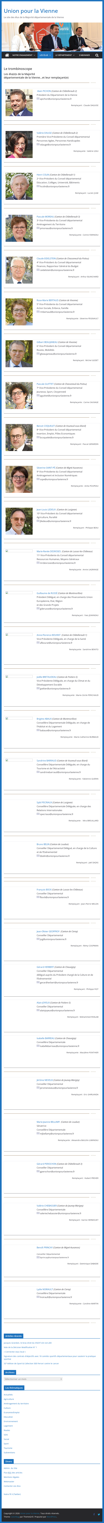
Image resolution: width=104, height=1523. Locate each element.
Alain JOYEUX (43, 1002)
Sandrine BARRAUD (46, 760)
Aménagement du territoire (16, 1403)
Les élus (44, 55)
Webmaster (9, 1481)
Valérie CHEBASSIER (47, 1205)
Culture (7, 1408)
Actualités (8, 1394)
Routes (7, 1430)
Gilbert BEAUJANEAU (47, 342)
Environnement (11, 1421)
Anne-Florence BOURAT (49, 635)
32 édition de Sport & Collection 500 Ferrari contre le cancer (31, 1363)
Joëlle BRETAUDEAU (47, 676)
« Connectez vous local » (15, 1351)
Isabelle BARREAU (46, 1038)
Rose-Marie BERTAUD (47, 300)
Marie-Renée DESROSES (49, 551)
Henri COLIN (43, 174)
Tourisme (8, 1448)
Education (8, 1417)
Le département (63, 55)
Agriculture (9, 1399)
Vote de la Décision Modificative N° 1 (20, 1347)
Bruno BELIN (43, 844)
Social (6, 1439)
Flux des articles (13, 1472)
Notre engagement (22, 55)
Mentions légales (11, 1477)
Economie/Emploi (12, 1412)
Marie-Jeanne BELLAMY (48, 1121)
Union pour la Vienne (31, 10)
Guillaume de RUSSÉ (47, 593)
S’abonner (84, 55)
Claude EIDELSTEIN (46, 258)
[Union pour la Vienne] (52, 24)
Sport (6, 1443)
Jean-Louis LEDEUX (46, 509)
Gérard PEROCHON (46, 1163)
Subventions (9, 1452)
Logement (8, 1426)
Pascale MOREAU (45, 216)
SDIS (6, 1434)
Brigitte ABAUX (44, 718)
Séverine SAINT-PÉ (46, 467)
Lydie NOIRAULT (45, 1289)
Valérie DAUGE (44, 132)
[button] (33, 55)
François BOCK (44, 889)
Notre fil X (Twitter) (12, 1494)
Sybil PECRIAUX (44, 802)
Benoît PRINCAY (45, 1247)
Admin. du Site (10, 1468)
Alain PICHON (44, 91)
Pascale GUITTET (45, 383)
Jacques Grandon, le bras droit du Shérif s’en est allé (28, 1343)
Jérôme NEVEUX (45, 1080)
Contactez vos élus (12, 1486)
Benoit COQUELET (46, 425)
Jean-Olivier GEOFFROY (48, 931)
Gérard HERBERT (45, 967)
